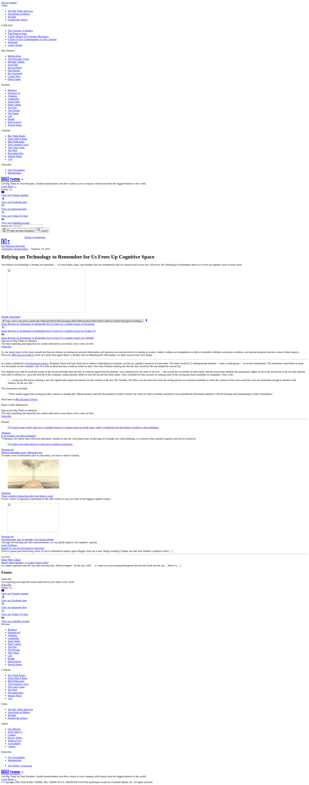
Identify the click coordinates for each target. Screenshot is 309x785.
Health (11, 119)
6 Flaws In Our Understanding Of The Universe (32, 39)
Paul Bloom (14, 70)
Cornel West (14, 76)
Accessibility (14, 743)
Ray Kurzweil (15, 73)
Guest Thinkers (9, 545)
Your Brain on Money (19, 14)
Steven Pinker (15, 67)
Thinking (12, 96)
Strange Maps (15, 156)
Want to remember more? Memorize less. (22, 452)
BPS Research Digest (23, 355)
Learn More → (9, 186)
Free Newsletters (16, 170)
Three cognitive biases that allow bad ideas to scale (27, 496)
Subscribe (20, 246)
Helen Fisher (14, 79)
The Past (12, 107)
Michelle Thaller (16, 62)
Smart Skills (14, 101)
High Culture (14, 104)
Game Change (15, 45)
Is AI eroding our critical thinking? (18, 435)
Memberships (14, 173)
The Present (14, 110)
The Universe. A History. (20, 30)
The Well (12, 150)
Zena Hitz (13, 64)
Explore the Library (18, 19)
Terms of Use (14, 740)
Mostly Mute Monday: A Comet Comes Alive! (24, 562)
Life (10, 116)
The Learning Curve (18, 144)
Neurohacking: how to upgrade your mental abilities (27, 539)
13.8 (10, 159)
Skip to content (9, 2)
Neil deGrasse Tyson (18, 59)
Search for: (6, 226)
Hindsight (13, 42)
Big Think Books (16, 136)
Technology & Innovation (14, 249)
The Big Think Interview (20, 11)
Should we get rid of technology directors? (22, 548)
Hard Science (14, 122)
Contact (12, 734)
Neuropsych (14, 93)
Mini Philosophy (16, 141)
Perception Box (15, 153)
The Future (13, 113)
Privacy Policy (15, 737)
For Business (8, 246)
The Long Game (16, 147)
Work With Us (15, 732)
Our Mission (14, 729)
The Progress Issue (17, 33)
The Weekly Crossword (20, 765)
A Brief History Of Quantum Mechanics (28, 36)
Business (12, 90)
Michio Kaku (14, 56)
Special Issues (15, 125)
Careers (11, 746)
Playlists (12, 16)
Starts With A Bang (17, 138)
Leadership (13, 99)
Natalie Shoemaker (11, 316)
